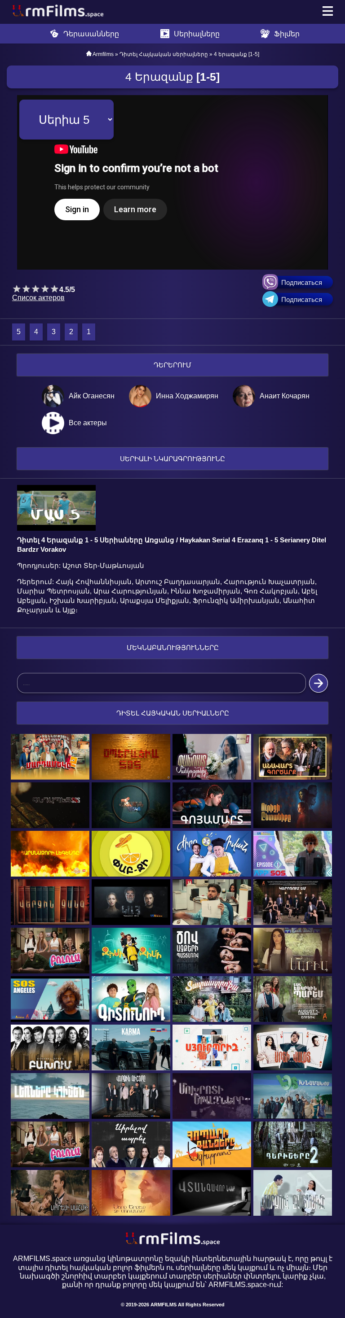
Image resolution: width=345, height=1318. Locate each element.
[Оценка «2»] (26, 289)
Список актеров (38, 297)
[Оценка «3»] (35, 289)
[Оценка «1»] (17, 289)
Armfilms (103, 54)
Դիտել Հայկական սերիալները (163, 54)
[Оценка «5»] (54, 289)
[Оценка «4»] (45, 289)
